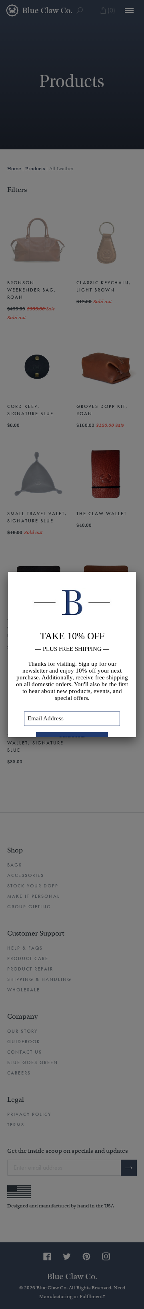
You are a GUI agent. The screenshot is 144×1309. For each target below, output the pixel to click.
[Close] (136, 572)
